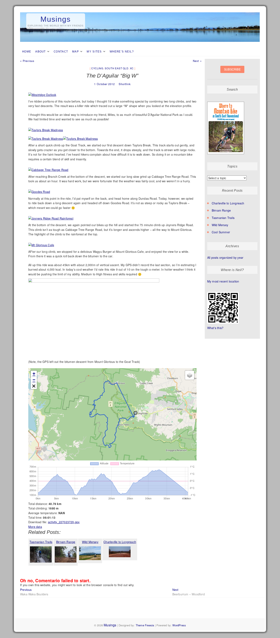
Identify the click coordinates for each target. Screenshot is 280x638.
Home (26, 51)
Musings (55, 19)
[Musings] (140, 12)
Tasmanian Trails (223, 218)
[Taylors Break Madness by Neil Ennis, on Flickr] (45, 128)
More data (35, 527)
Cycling (97, 68)
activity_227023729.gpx (64, 522)
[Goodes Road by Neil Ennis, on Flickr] (39, 190)
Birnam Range (221, 210)
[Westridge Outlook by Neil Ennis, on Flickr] (42, 93)
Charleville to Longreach (228, 203)
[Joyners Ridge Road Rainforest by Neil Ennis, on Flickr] (51, 216)
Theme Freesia (145, 625)
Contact (61, 51)
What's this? (215, 328)
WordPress (179, 625)
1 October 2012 (104, 84)
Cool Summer (221, 232)
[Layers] (189, 375)
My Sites (94, 51)
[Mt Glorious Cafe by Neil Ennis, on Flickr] (41, 243)
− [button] (34, 379)
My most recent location (223, 281)
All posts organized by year (225, 257)
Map (75, 51)
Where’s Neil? (122, 51)
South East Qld (116, 68)
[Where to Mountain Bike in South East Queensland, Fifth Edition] (225, 102)
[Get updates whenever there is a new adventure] (232, 72)
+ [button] (34, 373)
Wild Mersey (220, 225)
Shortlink (125, 84)
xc (132, 68)
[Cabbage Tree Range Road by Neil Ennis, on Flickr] (48, 168)
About (40, 51)
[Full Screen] (34, 386)
